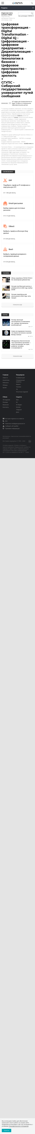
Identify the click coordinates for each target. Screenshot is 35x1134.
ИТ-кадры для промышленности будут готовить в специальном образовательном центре (22, 103)
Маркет (18, 384)
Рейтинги (6, 382)
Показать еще (17, 305)
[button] (32, 3)
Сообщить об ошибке (11, 426)
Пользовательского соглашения (18, 1126)
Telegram (19, 409)
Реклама (5, 402)
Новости (5, 378)
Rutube (18, 407)
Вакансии (6, 405)
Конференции (20, 378)
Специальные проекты (20, 381)
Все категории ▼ (26, 16)
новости (19, 115)
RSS (6, 421)
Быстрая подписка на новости (14, 418)
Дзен (17, 412)
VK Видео (19, 405)
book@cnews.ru (28, 143)
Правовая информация (12, 428)
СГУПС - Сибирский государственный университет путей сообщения (17, 89)
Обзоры (5, 385)
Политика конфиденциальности (15, 423)
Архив (4, 387)
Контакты (6, 407)
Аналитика (6, 380)
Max (17, 400)
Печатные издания (22, 392)
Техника (18, 387)
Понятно (6, 1130)
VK (17, 402)
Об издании (6, 400)
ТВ (17, 389)
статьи (16, 117)
